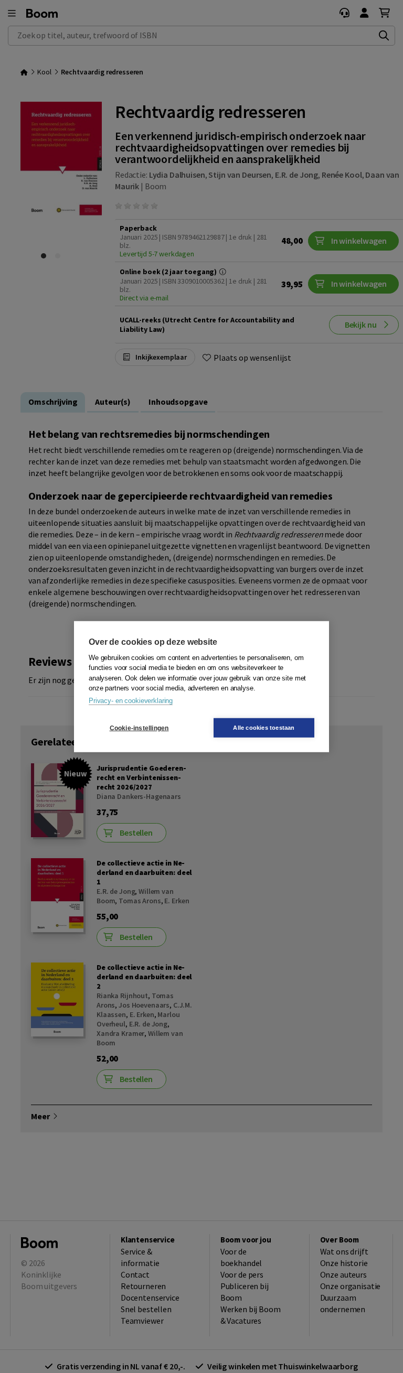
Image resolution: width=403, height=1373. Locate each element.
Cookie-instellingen (139, 727)
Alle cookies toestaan (263, 728)
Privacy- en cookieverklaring (131, 700)
